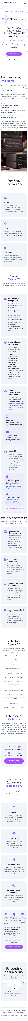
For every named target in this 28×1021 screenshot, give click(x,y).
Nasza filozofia (14, 60)
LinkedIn (14, 988)
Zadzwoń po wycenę (14, 947)
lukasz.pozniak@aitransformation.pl (14, 982)
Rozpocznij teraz (14, 54)
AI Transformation (11, 3)
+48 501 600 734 (14, 985)
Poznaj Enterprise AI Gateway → (14, 761)
